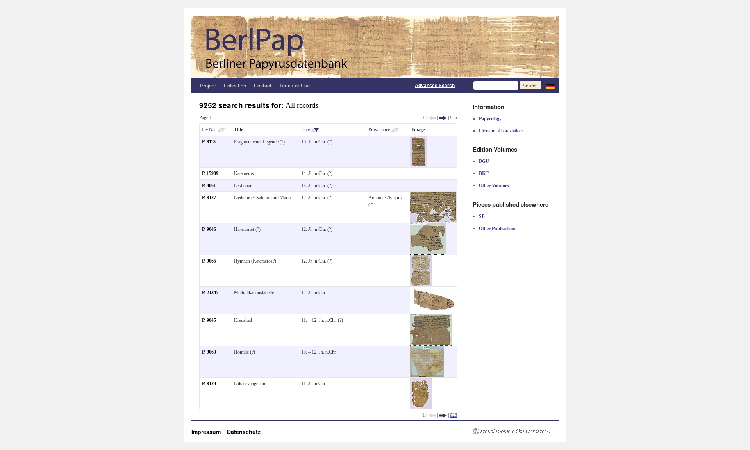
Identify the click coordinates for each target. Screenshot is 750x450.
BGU (484, 161)
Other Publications (497, 228)
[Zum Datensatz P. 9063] (427, 349)
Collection (235, 85)
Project (208, 85)
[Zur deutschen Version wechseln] (550, 85)
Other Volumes (494, 185)
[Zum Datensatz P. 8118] (418, 139)
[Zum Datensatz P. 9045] (431, 318)
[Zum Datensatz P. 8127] (433, 195)
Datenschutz (244, 432)
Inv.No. (209, 129)
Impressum (209, 432)
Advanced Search (435, 85)
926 (453, 117)
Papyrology (490, 118)
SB (482, 216)
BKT (484, 173)
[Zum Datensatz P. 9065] (421, 258)
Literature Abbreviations (501, 130)
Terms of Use (294, 85)
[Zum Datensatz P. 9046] (428, 227)
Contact (262, 85)
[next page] (443, 117)
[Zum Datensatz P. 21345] (433, 290)
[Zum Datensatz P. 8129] (421, 381)
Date (305, 129)
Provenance (379, 129)
